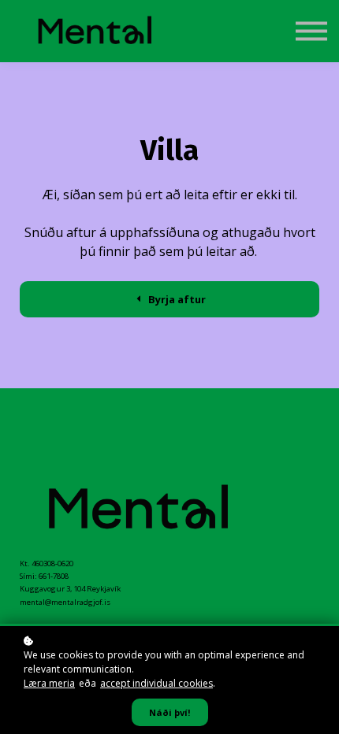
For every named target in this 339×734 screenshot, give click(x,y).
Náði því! (170, 712)
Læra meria (49, 683)
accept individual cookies (156, 683)
